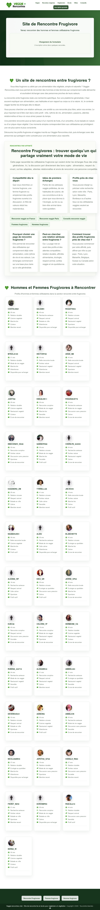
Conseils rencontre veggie (74, 218)
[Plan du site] (50, 908)
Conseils (83, 3)
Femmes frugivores (20, 224)
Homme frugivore (70, 898)
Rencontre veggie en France (23, 218)
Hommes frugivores (40, 224)
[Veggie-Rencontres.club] (16, 5)
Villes (76, 3)
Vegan (37, 3)
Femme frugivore (51, 898)
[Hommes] (11, 302)
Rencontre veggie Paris (49, 218)
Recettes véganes (48, 3)
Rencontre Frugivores (31, 898)
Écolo (69, 3)
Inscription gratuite (60, 7)
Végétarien (61, 3)
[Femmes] (40, 302)
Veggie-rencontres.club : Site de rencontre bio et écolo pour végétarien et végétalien (35, 906)
